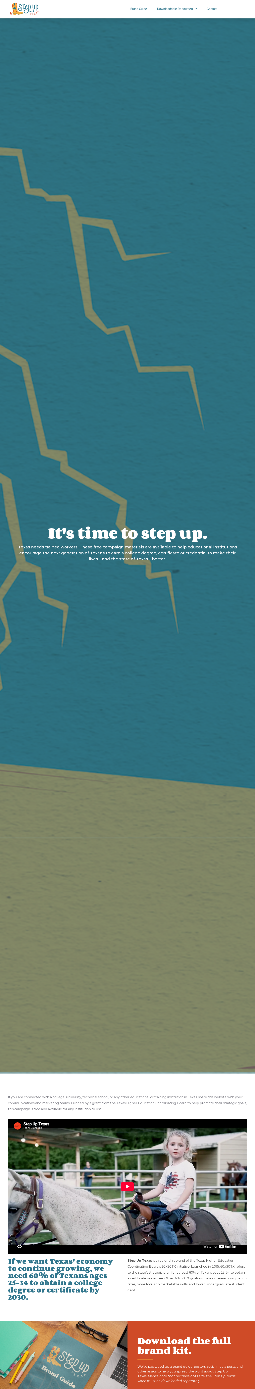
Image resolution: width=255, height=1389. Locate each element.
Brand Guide (138, 9)
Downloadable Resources (175, 9)
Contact (212, 9)
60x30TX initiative (176, 1266)
